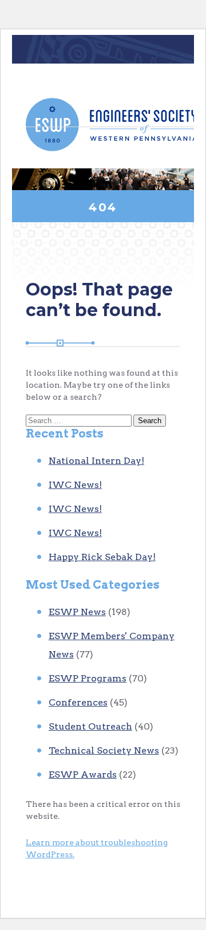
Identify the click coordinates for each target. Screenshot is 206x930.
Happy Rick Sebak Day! (102, 556)
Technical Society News (104, 750)
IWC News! (75, 484)
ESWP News (77, 611)
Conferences (78, 702)
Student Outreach (90, 726)
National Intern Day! (96, 460)
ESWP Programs (87, 678)
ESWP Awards (83, 774)
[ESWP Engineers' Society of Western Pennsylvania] (111, 124)
